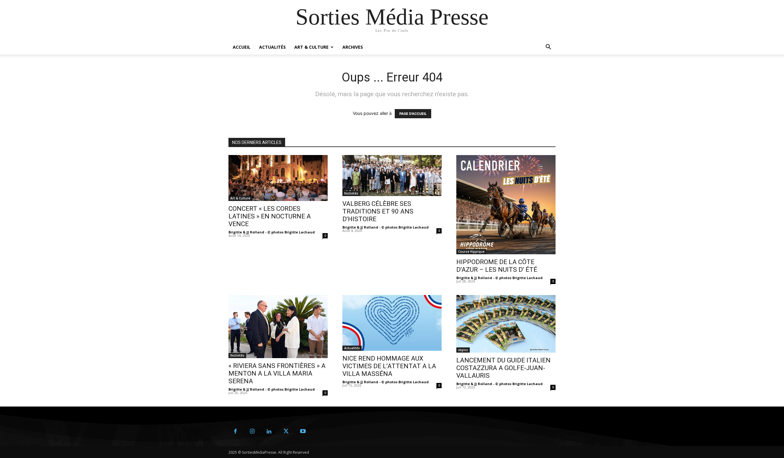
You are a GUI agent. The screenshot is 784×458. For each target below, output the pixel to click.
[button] (548, 48)
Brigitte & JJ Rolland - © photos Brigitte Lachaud (271, 232)
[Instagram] (252, 431)
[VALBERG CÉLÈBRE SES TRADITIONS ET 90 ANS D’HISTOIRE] (392, 175)
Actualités (272, 47)
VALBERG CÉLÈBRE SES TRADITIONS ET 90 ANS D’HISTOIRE (377, 211)
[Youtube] (303, 431)
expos (463, 350)
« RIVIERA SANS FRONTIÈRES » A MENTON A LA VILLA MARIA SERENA (277, 373)
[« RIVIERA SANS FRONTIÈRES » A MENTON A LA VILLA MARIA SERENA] (278, 326)
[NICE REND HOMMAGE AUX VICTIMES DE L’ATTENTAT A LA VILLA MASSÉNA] (392, 323)
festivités (351, 193)
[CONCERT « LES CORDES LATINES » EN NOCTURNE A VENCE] (278, 178)
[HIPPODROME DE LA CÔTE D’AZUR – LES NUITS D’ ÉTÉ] (506, 204)
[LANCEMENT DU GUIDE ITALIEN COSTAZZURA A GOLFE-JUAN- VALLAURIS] (506, 324)
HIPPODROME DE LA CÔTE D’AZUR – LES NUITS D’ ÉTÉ (496, 265)
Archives (352, 47)
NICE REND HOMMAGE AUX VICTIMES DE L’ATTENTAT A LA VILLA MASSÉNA (389, 366)
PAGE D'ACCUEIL (413, 114)
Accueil (242, 47)
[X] (286, 431)
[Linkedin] (269, 431)
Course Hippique (471, 251)
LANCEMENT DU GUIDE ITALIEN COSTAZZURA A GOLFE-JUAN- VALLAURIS (503, 368)
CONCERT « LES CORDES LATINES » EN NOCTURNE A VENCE (269, 216)
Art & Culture (311, 47)
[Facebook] (235, 431)
